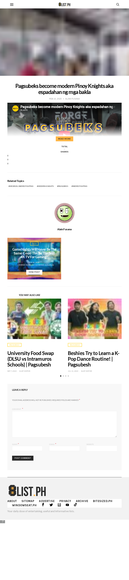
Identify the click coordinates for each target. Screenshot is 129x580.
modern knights (46, 186)
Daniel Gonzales (46, 265)
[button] (60, 376)
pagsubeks (63, 186)
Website (90, 444)
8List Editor (24, 371)
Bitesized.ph (102, 501)
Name (15, 444)
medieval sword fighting (21, 186)
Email (52, 444)
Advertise (47, 501)
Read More (64, 139)
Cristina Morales (26, 265)
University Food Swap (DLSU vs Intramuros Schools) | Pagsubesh (30, 358)
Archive (82, 501)
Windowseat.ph (24, 505)
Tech (34, 244)
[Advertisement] (64, 547)
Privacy (65, 501)
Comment (17, 409)
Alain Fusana (64, 229)
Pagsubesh (14, 345)
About (12, 501)
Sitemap (28, 501)
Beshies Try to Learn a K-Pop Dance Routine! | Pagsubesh (94, 358)
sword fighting (80, 186)
